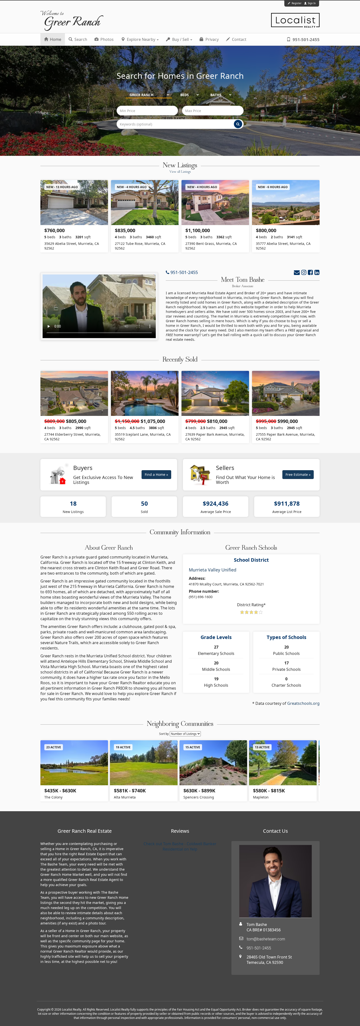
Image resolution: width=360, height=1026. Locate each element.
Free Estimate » (298, 474)
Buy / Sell (180, 39)
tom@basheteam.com (266, 939)
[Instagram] (303, 272)
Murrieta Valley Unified (212, 570)
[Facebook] (310, 272)
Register (296, 3)
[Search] (238, 124)
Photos (106, 39)
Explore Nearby (141, 39)
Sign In (311, 3)
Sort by (164, 734)
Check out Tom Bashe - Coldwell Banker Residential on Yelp (180, 846)
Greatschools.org (303, 703)
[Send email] (297, 272)
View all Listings (180, 172)
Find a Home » (156, 474)
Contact (238, 39)
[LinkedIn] (317, 272)
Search (80, 39)
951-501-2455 (306, 39)
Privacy (211, 39)
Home (55, 39)
